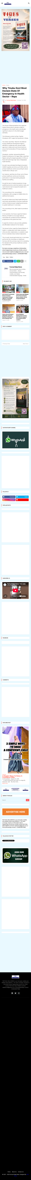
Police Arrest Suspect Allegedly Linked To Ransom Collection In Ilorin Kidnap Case (7, 316)
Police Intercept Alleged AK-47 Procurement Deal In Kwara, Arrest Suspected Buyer (22, 296)
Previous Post (6, 343)
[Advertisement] (15, 67)
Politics (11, 257)
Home (3, 85)
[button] (2, 3)
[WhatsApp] (18, 261)
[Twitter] (15, 261)
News (7, 85)
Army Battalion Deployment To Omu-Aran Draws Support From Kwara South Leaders (21, 317)
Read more (5, 783)
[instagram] (19, 993)
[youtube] (22, 500)
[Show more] (25, 261)
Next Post (25, 343)
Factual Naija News (16, 267)
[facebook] (12, 993)
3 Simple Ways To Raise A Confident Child (12, 776)
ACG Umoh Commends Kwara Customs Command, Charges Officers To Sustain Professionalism (8, 297)
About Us (14, 1171)
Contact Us (20, 1171)
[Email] (21, 261)
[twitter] (15, 993)
